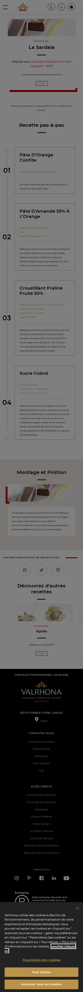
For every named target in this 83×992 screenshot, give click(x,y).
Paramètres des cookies (41, 960)
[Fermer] (77, 908)
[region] (41, 947)
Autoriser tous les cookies (41, 984)
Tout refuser (41, 972)
